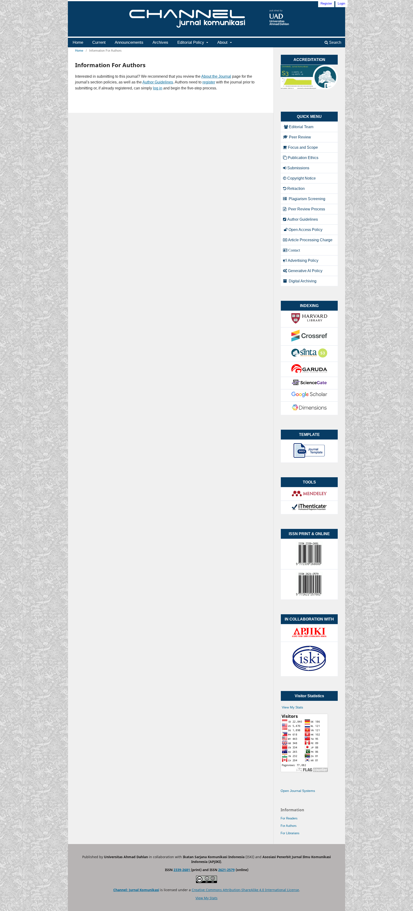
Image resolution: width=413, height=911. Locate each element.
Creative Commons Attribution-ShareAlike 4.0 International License (245, 890)
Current (99, 42)
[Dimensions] (309, 410)
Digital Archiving (302, 281)
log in (157, 88)
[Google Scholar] (309, 396)
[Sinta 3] (309, 357)
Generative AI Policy (305, 271)
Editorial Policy (191, 42)
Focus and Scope (303, 147)
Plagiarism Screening (306, 199)
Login (341, 3)
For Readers (289, 818)
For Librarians (290, 833)
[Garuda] (309, 372)
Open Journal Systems (298, 791)
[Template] (309, 458)
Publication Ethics (303, 158)
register (208, 82)
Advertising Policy (303, 260)
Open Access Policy (305, 230)
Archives (160, 42)
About (223, 42)
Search (334, 42)
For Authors (289, 826)
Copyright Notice (301, 178)
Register (326, 3)
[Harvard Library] (309, 322)
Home (78, 42)
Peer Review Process (306, 209)
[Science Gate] (309, 384)
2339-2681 (182, 869)
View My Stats (292, 707)
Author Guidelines (157, 82)
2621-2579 (226, 869)
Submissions (298, 168)
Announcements (129, 42)
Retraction (296, 189)
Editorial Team (301, 127)
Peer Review (300, 137)
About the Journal (216, 76)
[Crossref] (309, 340)
